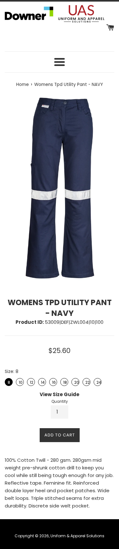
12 (31, 381)
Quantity (59, 401)
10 (20, 381)
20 (76, 381)
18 (64, 381)
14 (42, 381)
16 (53, 381)
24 (98, 381)
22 (87, 381)
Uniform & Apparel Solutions (77, 536)
